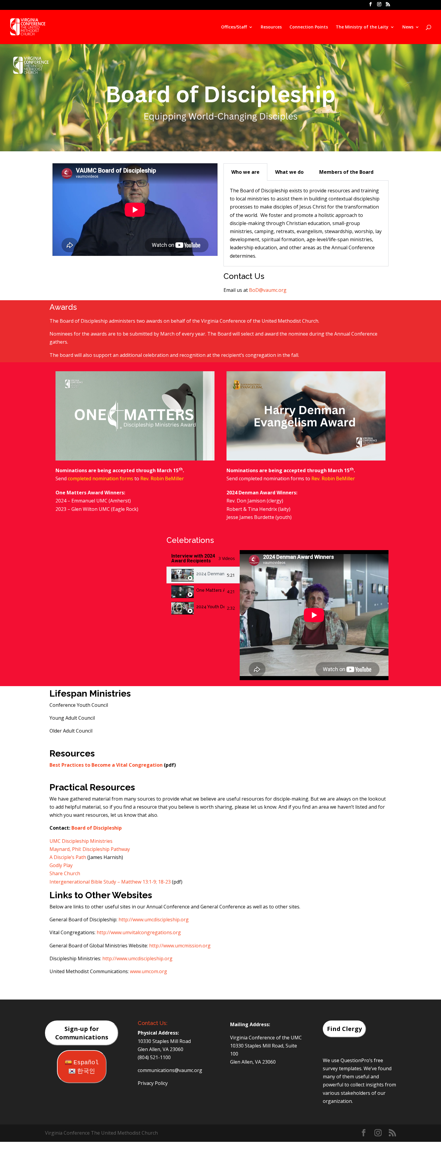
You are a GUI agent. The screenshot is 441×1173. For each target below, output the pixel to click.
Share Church (65, 873)
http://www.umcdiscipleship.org (153, 919)
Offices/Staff (234, 27)
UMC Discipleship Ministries (81, 841)
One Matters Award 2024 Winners (210, 590)
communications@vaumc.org (170, 1070)
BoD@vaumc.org (267, 290)
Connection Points (309, 27)
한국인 (86, 1071)
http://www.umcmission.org (180, 945)
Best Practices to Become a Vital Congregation (106, 765)
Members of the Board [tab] (346, 172)
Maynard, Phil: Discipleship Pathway (90, 849)
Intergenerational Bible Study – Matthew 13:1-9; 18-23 (110, 881)
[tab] (203, 575)
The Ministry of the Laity (362, 27)
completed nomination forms (100, 478)
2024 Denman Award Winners (210, 574)
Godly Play (61, 865)
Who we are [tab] (245, 172)
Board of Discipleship (96, 828)
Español (86, 1062)
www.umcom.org (148, 971)
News (407, 27)
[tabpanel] (306, 223)
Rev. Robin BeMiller (162, 478)
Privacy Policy (153, 1083)
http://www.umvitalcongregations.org (139, 932)
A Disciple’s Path (68, 857)
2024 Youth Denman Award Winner (210, 607)
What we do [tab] (289, 172)
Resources (271, 27)
